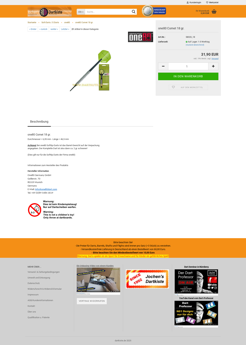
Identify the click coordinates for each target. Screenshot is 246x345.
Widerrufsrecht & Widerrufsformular (45, 289)
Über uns (32, 311)
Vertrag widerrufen (92, 301)
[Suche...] (134, 12)
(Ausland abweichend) (195, 45)
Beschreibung (39, 121)
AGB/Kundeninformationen (40, 300)
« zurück (43, 29)
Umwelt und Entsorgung (39, 277)
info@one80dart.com (46, 189)
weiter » (54, 29)
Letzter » (65, 29)
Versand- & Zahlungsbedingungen (44, 272)
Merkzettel (213, 2)
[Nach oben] (237, 340)
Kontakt (31, 306)
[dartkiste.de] (50, 11)
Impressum (33, 294)
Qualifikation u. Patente (39, 317)
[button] (163, 66)
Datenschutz (34, 283)
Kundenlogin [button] (195, 2)
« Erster (32, 29)
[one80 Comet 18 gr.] (90, 69)
